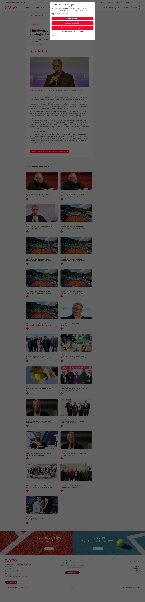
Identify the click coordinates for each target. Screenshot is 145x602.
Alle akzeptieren (72, 18)
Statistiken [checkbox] (66, 14)
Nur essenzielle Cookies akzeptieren (72, 28)
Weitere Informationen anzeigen (71, 31)
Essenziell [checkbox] (57, 14)
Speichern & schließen (72, 23)
